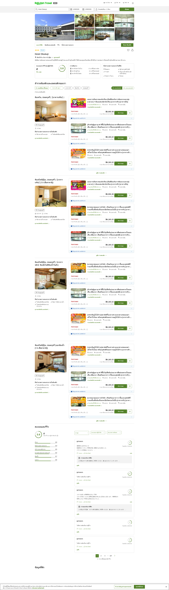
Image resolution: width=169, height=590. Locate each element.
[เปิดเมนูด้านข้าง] (132, 3)
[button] (43, 3)
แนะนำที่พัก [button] (39, 45)
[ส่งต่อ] (132, 50)
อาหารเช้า (68, 88)
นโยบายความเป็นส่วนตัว (38, 588)
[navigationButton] (93, 555)
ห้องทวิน (77, 88)
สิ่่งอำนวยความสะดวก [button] (67, 45)
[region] (84, 587)
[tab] (116, 88)
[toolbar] (82, 9)
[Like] (128, 50)
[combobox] (52, 9)
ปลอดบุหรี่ (85, 88)
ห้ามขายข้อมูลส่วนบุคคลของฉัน (123, 586)
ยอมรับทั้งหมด (139, 586)
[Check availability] (130, 113)
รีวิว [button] (58, 45)
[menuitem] (108, 3)
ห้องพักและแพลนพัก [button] (50, 45)
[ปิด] (166, 587)
